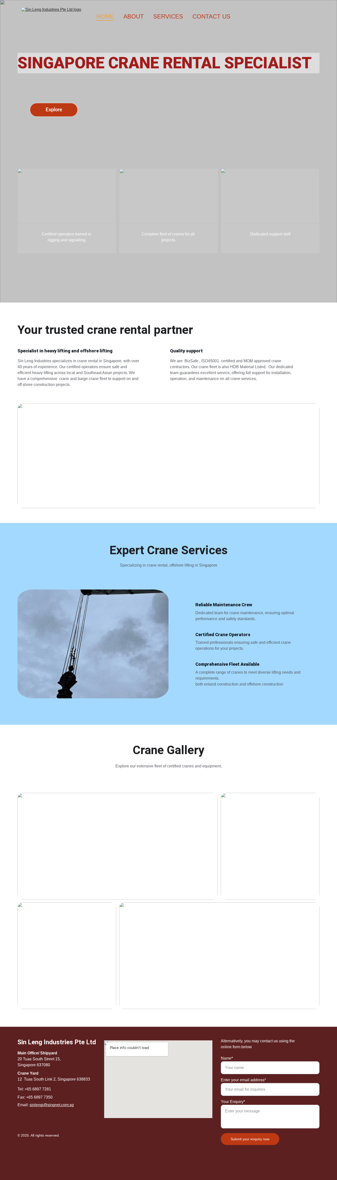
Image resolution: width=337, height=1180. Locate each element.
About (133, 16)
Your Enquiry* (233, 1102)
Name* (227, 1058)
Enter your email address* (243, 1080)
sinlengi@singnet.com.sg (52, 1105)
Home (105, 16)
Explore (54, 109)
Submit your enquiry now (250, 1139)
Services (168, 16)
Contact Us (211, 16)
